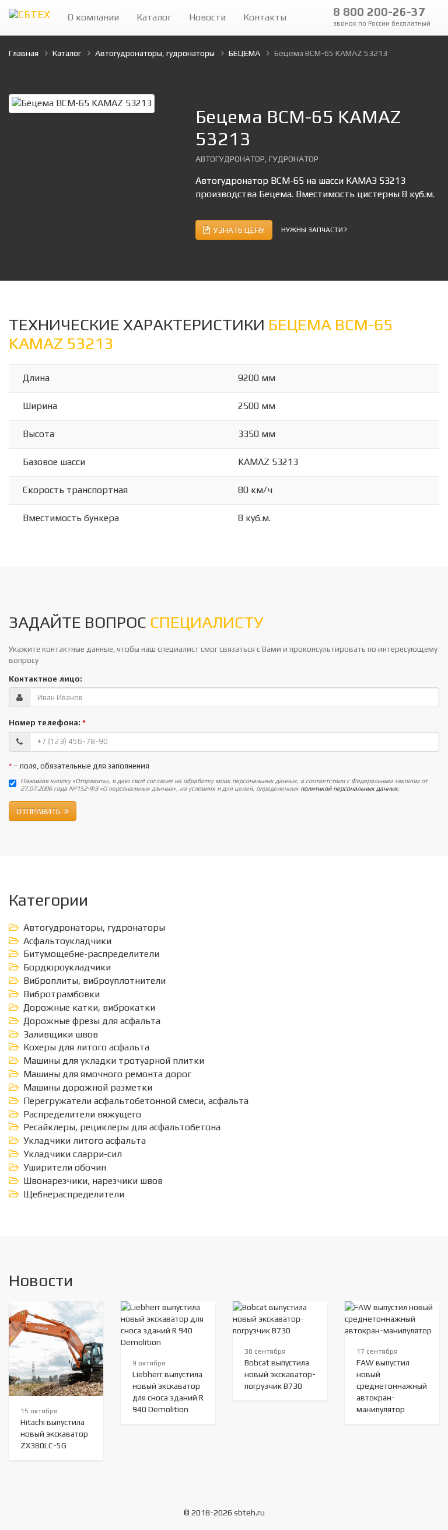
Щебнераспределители (73, 1194)
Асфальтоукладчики (67, 940)
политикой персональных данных (349, 788)
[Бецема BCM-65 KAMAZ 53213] (82, 102)
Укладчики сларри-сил (72, 1153)
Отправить (40, 811)
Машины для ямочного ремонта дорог (107, 1074)
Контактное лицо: (45, 678)
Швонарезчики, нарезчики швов (93, 1180)
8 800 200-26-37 (381, 16)
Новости (207, 17)
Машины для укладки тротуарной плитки (113, 1060)
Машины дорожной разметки (87, 1087)
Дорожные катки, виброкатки (89, 1007)
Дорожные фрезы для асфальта (91, 1020)
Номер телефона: (47, 722)
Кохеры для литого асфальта (86, 1047)
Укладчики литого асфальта (84, 1140)
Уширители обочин (64, 1167)
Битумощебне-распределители (91, 953)
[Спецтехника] (29, 17)
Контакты (264, 17)
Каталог (154, 17)
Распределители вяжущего (82, 1114)
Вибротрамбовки (61, 994)
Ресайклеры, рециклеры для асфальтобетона (121, 1127)
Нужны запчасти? (314, 230)
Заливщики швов (60, 1034)
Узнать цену (237, 230)
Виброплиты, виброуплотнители (94, 980)
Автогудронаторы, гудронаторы (94, 927)
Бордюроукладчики (67, 967)
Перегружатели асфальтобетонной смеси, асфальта (136, 1100)
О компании (93, 17)
